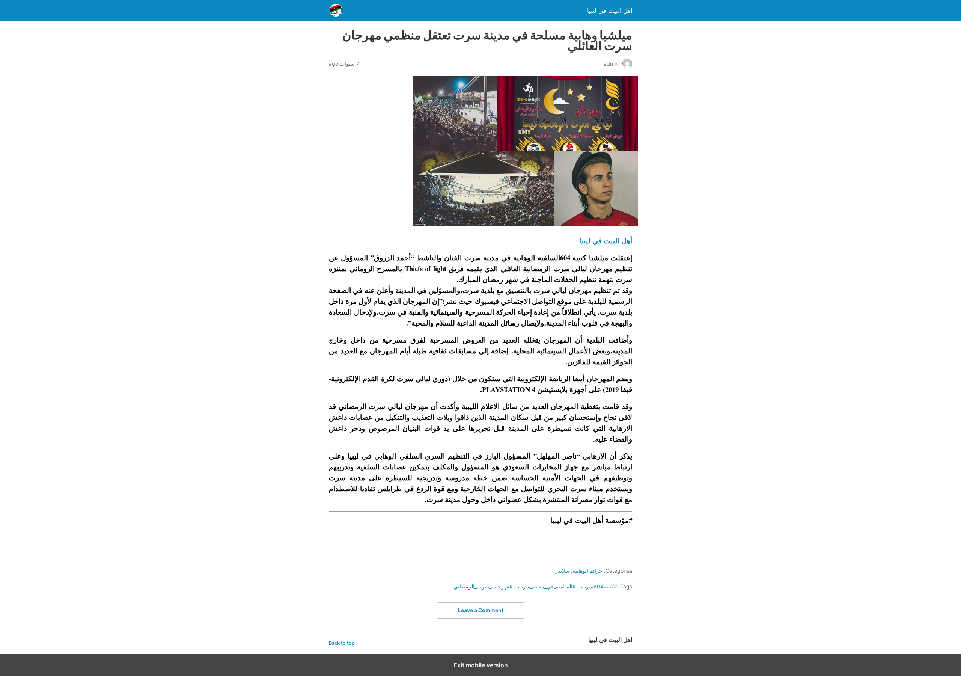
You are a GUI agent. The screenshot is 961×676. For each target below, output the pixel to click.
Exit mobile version (480, 665)
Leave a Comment (480, 610)
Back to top (342, 643)
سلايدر (562, 570)
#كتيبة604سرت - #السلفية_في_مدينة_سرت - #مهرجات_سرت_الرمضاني (535, 586)
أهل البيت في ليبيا (605, 240)
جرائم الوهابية (587, 570)
